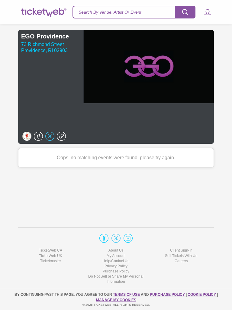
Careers (181, 261)
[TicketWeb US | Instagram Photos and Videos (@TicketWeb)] (128, 238)
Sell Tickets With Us (181, 256)
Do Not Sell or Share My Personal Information (115, 279)
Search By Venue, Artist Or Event (110, 12)
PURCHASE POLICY (168, 294)
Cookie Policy (202, 294)
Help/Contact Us (115, 261)
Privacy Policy (116, 266)
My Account (116, 256)
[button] (205, 12)
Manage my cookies (116, 300)
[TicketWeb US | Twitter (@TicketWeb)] (116, 238)
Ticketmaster (50, 261)
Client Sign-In (181, 250)
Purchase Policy (116, 271)
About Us (116, 250)
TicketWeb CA (50, 250)
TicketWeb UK (50, 256)
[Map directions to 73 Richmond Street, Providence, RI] (26, 136)
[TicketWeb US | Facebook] (103, 238)
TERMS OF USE (127, 294)
